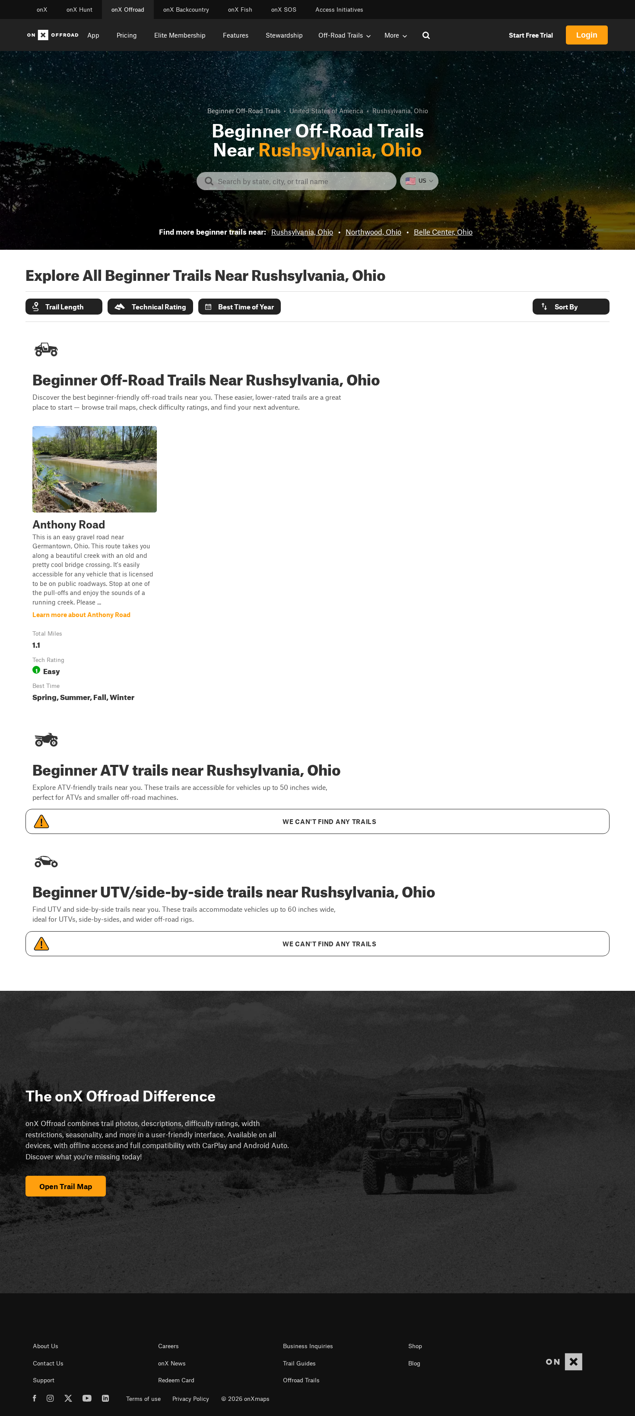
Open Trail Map (65, 1186)
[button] (63, 307)
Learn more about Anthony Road (94, 565)
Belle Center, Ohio (443, 231)
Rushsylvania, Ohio (302, 231)
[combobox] (303, 181)
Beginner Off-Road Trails (243, 111)
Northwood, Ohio (373, 231)
